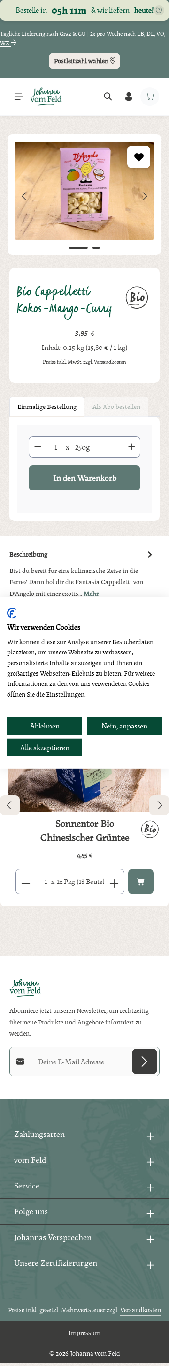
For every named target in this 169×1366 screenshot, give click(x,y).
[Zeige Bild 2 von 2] (96, 248)
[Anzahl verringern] (37, 447)
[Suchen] (108, 96)
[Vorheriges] (25, 196)
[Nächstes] (144, 196)
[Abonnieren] (144, 1061)
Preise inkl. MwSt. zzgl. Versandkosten (84, 361)
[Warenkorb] (149, 96)
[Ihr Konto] (128, 96)
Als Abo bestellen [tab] (116, 406)
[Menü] (18, 96)
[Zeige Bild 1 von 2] (78, 248)
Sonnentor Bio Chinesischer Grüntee (84, 830)
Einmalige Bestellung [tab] (47, 406)
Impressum (84, 1333)
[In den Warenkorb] (141, 881)
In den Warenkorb (84, 477)
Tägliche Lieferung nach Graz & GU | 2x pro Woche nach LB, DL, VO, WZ (82, 38)
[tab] (82, 573)
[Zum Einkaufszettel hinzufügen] (138, 157)
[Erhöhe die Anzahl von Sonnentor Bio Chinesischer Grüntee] (114, 881)
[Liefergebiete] (159, 10)
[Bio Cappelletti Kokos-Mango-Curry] (84, 191)
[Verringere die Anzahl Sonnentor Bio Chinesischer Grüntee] (25, 881)
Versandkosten (140, 1310)
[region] (84, 196)
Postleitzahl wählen (82, 61)
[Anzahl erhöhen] (132, 447)
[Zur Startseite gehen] (46, 96)
